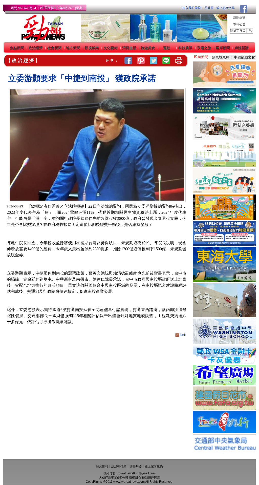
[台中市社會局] (224, 85)
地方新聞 (73, 48)
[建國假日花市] (224, 408)
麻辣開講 (241, 48)
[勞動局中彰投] (224, 244)
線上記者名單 (226, 8)
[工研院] (224, 112)
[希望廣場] (224, 384)
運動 (166, 48)
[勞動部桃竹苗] (224, 192)
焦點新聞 (17, 48)
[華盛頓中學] (224, 342)
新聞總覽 (239, 18)
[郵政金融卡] (224, 362)
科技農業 (185, 48)
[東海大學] (224, 281)
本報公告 (239, 24)
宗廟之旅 (204, 48)
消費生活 (129, 48)
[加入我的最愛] (191, 8)
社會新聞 (54, 48)
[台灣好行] (224, 431)
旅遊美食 (148, 48)
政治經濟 (36, 48)
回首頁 (208, 8)
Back (182, 335)
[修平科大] (224, 316)
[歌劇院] (224, 139)
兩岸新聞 (223, 48)
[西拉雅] (224, 165)
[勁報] (41, 40)
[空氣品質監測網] (224, 452)
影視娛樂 (92, 48)
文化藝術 (110, 48)
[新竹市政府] (224, 218)
